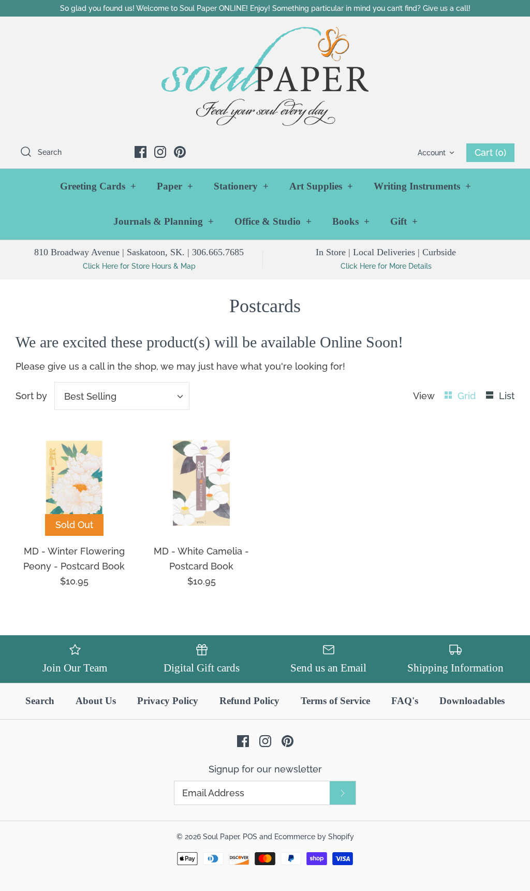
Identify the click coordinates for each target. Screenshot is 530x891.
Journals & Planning (163, 221)
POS (250, 836)
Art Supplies (321, 186)
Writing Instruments (422, 186)
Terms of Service (335, 700)
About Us (96, 700)
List (506, 395)
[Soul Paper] (265, 76)
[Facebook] (140, 152)
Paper (175, 186)
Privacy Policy (167, 700)
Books (351, 221)
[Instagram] (160, 152)
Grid (468, 395)
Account (432, 152)
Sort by (31, 395)
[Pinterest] (180, 152)
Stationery (241, 186)
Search (39, 700)
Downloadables (472, 700)
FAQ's (404, 700)
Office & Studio (273, 221)
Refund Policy (249, 700)
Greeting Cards (98, 186)
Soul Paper (221, 836)
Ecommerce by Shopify (314, 836)
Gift (404, 221)
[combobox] (121, 396)
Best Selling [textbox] (90, 396)
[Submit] (343, 793)
